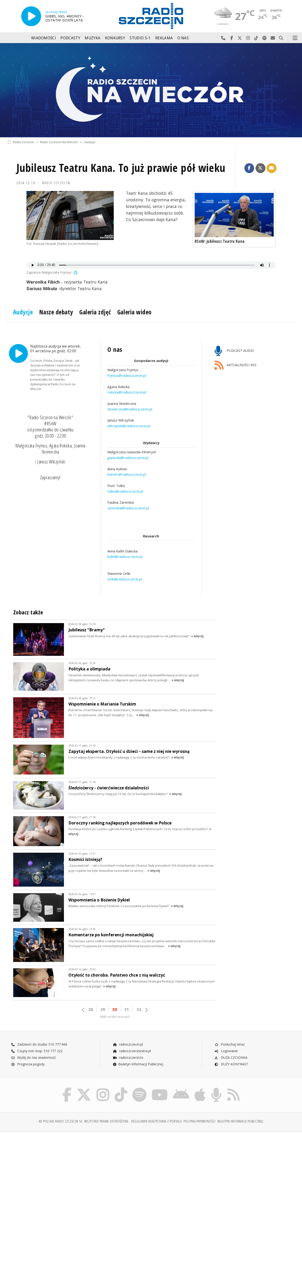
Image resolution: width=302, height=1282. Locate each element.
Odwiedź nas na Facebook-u (231, 38)
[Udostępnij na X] (260, 168)
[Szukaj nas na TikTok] (121, 1088)
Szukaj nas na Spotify (264, 38)
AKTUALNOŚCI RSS (241, 365)
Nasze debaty (56, 312)
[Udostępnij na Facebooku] (249, 168)
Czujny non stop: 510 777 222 (39, 1051)
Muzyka (92, 38)
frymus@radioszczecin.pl (126, 375)
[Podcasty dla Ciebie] (216, 1088)
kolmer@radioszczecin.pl (126, 474)
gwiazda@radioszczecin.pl (127, 457)
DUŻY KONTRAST (234, 1064)
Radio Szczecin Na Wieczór (59, 142)
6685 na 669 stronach (115, 1017)
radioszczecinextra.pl (134, 1051)
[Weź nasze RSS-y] (233, 1088)
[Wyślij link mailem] (272, 168)
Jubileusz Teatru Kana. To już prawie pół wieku (121, 167)
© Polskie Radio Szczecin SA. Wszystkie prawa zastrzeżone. (84, 1121)
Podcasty (70, 38)
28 (90, 1009)
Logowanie (229, 1051)
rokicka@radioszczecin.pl (126, 392)
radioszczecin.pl (130, 1044)
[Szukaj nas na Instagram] (103, 1088)
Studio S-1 (140, 38)
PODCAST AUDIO (240, 350)
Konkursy (115, 38)
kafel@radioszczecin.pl (125, 556)
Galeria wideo (134, 312)
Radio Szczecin (23, 142)
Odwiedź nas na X (240, 38)
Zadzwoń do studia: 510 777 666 (41, 1044)
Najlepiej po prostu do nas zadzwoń (223, 38)
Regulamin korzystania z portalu (156, 1121)
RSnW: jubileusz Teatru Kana (219, 241)
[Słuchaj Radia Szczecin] (31, 16)
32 (139, 1009)
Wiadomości (43, 38)
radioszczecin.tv (130, 1057)
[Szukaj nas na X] (84, 1088)
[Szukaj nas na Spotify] (139, 1088)
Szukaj (281, 38)
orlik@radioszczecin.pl (124, 579)
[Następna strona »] (146, 1009)
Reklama (164, 38)
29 (102, 1009)
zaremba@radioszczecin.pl (128, 508)
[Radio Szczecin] (151, 16)
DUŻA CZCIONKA (233, 1057)
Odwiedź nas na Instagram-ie (248, 38)
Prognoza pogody (30, 1064)
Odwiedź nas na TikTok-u (256, 38)
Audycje (89, 142)
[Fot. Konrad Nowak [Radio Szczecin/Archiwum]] (70, 215)
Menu (295, 38)
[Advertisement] (78, 1172)
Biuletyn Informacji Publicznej (140, 1064)
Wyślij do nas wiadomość (273, 38)
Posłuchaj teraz (232, 1044)
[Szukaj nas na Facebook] (67, 1088)
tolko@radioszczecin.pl (125, 491)
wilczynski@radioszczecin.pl (128, 425)
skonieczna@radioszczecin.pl (129, 409)
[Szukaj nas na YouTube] (160, 1088)
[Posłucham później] (75, 272)
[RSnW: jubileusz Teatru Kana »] (234, 215)
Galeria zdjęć (95, 312)
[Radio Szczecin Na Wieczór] (151, 90)
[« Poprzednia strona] (83, 1009)
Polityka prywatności (199, 1121)
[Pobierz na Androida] (181, 1088)
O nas (183, 38)
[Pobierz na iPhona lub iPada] (200, 1088)
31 (126, 1009)
